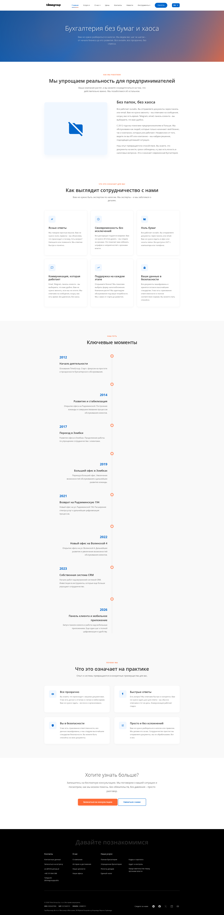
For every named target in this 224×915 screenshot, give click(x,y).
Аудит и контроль (136, 864)
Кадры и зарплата (136, 859)
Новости (129, 5)
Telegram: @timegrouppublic (51, 879)
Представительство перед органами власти (139, 869)
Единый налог (106, 873)
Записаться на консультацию (97, 802)
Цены (107, 5)
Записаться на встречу (53, 864)
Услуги (86, 5)
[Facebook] (159, 906)
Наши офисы (78, 873)
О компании (77, 859)
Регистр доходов (107, 869)
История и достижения (82, 864)
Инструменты (143, 5)
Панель (161, 5)
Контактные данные (52, 859)
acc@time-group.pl (51, 869)
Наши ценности (79, 869)
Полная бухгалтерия (109, 859)
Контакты (118, 5)
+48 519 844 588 (50, 873)
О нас (96, 5)
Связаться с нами (132, 802)
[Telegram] (153, 906)
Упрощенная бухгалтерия (111, 864)
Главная (75, 5)
